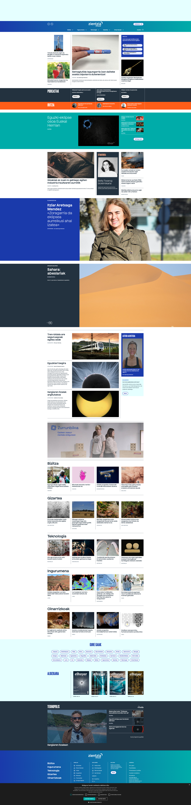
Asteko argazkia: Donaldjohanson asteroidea (107, 631)
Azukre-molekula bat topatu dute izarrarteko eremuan (82, 631)
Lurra (66, 660)
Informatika (135, 656)
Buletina (139, 29)
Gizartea (115, 660)
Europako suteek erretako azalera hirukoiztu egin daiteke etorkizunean (130, 171)
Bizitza (96, 660)
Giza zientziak (99, 651)
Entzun (75, 96)
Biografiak (83, 656)
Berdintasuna (64, 651)
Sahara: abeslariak (56, 271)
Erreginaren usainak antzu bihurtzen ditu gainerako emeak (57, 631)
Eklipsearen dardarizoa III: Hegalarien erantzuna (128, 123)
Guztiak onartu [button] (89, 798)
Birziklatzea (103, 656)
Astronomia (126, 651)
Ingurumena (105, 660)
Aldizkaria (137, 24)
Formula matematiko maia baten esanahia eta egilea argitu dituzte (56, 521)
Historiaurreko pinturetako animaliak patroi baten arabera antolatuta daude (131, 486)
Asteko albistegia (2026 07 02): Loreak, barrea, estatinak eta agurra (131, 371)
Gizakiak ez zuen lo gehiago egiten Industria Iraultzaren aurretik (67, 181)
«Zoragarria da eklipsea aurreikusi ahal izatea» (59, 215)
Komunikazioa (57, 660)
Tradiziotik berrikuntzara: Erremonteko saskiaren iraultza (106, 559)
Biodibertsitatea (124, 656)
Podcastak (53, 91)
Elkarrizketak (79, 768)
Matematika (93, 656)
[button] (48, 24)
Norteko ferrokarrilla (77, 92)
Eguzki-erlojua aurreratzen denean (119, 720)
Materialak (63, 656)
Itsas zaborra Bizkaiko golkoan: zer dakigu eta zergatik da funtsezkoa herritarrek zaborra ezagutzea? (105, 595)
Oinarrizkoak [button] (117, 30)
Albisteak (78, 765)
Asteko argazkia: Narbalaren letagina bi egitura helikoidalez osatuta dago (132, 79)
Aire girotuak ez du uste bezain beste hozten (56, 558)
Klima (80, 651)
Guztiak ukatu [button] (102, 798)
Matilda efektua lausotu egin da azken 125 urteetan (131, 191)
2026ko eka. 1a (76, 696)
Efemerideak (98, 770)
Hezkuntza (80, 660)
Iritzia (50, 104)
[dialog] (95, 794)
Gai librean (97, 773)
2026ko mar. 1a (94, 696)
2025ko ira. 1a (131, 696)
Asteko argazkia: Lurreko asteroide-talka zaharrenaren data (58, 593)
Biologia (136, 651)
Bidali (125, 393)
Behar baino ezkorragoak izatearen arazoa (134, 104)
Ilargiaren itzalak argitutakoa (56, 393)
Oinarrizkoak (134, 660)
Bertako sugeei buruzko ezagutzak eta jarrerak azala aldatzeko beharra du (107, 521)
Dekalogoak (97, 768)
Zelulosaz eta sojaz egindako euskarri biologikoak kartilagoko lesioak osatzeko (131, 559)
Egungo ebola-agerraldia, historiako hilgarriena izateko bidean (58, 486)
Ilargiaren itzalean (57, 745)
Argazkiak (79, 773)
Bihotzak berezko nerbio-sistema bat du (81, 485)
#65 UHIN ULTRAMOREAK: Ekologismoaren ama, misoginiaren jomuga (107, 91)
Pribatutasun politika (135, 770)
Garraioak (113, 656)
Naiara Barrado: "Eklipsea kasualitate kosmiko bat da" (128, 130)
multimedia (124, 92)
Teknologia (124, 660)
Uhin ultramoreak (101, 95)
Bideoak (78, 775)
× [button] (189, 784)
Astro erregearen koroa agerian (117, 727)
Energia (55, 656)
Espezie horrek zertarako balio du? (85, 104)
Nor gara (131, 765)
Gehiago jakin (138, 139)
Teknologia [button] (94, 30)
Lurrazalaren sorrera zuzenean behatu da (79, 593)
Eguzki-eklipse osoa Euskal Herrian (59, 121)
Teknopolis (53, 706)
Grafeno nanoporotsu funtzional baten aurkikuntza (131, 631)
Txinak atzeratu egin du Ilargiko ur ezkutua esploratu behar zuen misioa (57, 54)
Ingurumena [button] (80, 30)
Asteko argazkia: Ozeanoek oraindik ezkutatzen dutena (107, 485)
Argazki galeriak (52, 265)
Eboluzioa (109, 651)
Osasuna (55, 651)
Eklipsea (89, 660)
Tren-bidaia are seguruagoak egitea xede (56, 337)
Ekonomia (89, 651)
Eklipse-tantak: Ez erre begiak (127, 117)
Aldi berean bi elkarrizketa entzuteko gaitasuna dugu (81, 558)
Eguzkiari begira (56, 363)
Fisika (73, 651)
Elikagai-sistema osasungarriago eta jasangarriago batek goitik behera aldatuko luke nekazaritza (81, 523)
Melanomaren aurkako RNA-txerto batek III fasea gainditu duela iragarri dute (131, 181)
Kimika (118, 651)
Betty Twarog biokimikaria (105, 182)
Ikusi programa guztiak (137, 737)
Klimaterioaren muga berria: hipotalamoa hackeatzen (57, 81)
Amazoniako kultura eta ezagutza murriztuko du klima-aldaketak (130, 521)
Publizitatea (132, 768)
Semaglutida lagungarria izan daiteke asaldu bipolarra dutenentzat (93, 73)
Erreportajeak (80, 780)
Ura (72, 660)
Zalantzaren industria (109, 103)
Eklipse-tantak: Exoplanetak (129, 90)
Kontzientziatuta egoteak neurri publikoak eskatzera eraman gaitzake (131, 593)
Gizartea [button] (105, 30)
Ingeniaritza (73, 656)
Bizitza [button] (69, 30)
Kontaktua (132, 775)
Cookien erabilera (134, 773)
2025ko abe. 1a (113, 696)
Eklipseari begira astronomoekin (81, 90)
